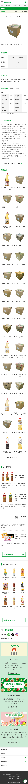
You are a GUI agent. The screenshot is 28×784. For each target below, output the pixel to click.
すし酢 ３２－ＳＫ (23, 5)
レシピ (10, 11)
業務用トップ (8, 5)
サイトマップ (10, 778)
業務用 (3, 8)
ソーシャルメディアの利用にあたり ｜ (14, 776)
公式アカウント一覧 (6, 639)
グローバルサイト (17, 778)
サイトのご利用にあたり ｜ (9, 774)
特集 (16, 11)
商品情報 (14, 5)
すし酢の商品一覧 (12, 457)
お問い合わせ (24, 11)
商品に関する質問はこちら (12, 163)
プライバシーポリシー (20, 774)
